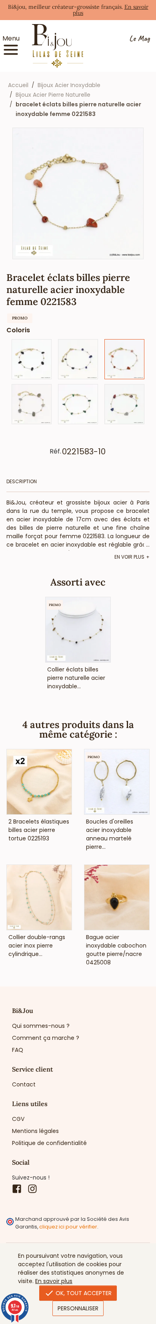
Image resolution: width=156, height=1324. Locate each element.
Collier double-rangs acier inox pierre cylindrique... (36, 945)
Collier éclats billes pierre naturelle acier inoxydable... (76, 677)
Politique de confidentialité (49, 1143)
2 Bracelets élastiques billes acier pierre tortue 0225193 (38, 830)
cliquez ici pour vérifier (68, 1226)
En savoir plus (53, 1281)
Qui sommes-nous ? (41, 1026)
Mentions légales (35, 1131)
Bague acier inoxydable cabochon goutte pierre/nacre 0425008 (116, 949)
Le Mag (139, 38)
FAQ (17, 1050)
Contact (24, 1084)
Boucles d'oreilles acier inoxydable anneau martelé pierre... (109, 834)
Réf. (55, 451)
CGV (18, 1119)
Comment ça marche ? (45, 1038)
